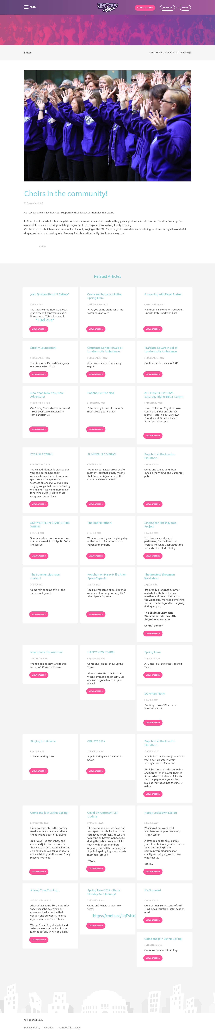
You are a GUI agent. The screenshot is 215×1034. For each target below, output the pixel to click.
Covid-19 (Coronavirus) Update (102, 815)
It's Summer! (152, 891)
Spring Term (152, 653)
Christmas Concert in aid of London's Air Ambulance (105, 350)
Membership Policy (69, 1028)
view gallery (39, 329)
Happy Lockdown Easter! (160, 813)
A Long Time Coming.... (45, 891)
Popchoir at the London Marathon (159, 456)
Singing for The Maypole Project (160, 525)
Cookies (49, 1028)
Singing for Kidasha (43, 742)
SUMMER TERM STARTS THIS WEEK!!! (50, 525)
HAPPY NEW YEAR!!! (100, 653)
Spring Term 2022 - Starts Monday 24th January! (103, 892)
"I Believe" (45, 320)
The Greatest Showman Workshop (159, 577)
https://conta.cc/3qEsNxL (110, 916)
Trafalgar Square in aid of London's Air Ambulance (160, 350)
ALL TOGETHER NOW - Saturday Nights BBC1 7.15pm (163, 395)
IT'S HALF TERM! (41, 455)
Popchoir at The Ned (100, 394)
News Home (155, 53)
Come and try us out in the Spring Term (104, 296)
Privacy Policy (32, 1028)
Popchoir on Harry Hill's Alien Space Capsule (106, 577)
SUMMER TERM (154, 694)
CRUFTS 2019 (96, 742)
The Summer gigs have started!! (45, 577)
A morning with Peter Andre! (162, 295)
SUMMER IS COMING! (101, 455)
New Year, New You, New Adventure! (46, 395)
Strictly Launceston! (43, 348)
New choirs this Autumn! (46, 653)
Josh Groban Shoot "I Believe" (49, 295)
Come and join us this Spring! (49, 813)
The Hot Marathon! (99, 523)
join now (167, 7)
